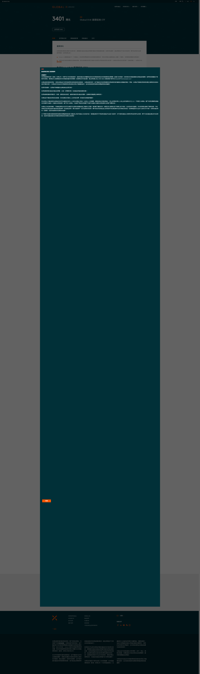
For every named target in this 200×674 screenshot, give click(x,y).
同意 (46, 501)
